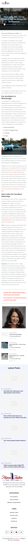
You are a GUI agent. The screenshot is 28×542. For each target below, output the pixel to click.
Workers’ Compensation (14, 502)
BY (15, 336)
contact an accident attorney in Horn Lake (15, 218)
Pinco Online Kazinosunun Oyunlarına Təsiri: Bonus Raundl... (15, 416)
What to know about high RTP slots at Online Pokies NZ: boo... (14, 466)
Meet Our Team (14, 512)
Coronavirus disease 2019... (15, 334)
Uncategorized (7, 388)
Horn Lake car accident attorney (14, 172)
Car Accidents (14, 13)
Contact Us (14, 521)
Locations (14, 518)
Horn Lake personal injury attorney (11, 188)
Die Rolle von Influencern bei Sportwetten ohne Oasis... (13, 392)
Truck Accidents (14, 499)
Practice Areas (14, 515)
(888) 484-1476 (6, 220)
